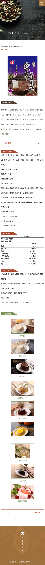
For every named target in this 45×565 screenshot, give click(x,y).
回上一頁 (37, 512)
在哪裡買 (7, 142)
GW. (34, 562)
